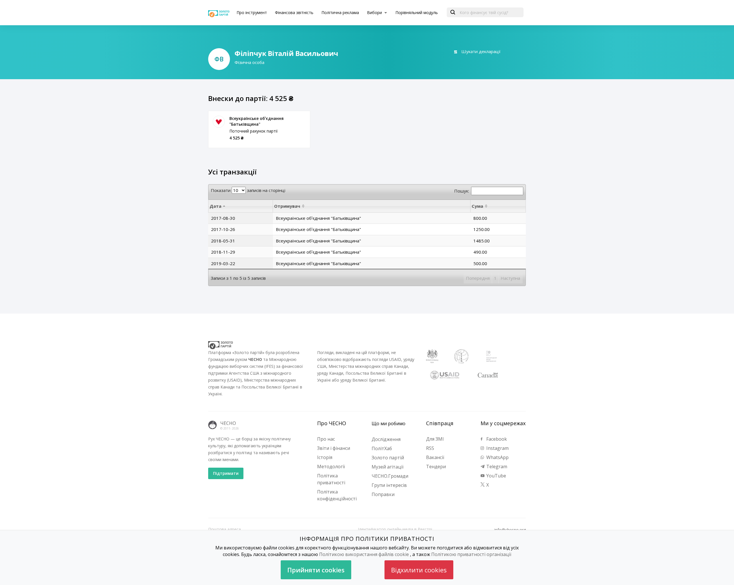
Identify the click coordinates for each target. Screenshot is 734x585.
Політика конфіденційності (337, 495)
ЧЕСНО (228, 423)
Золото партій (388, 457)
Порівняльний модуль (416, 12)
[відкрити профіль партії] (219, 121)
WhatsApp (497, 457)
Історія (324, 457)
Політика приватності (331, 479)
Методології (331, 466)
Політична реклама (340, 12)
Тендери (436, 466)
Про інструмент (252, 12)
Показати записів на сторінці (248, 190)
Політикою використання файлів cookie (364, 554)
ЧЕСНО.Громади (390, 476)
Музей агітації (387, 467)
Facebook (496, 439)
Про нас (326, 439)
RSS (430, 448)
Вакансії (435, 457)
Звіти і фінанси (333, 448)
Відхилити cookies (419, 569)
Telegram (496, 466)
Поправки (383, 494)
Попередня (478, 278)
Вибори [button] (375, 12)
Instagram (497, 448)
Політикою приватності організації (471, 554)
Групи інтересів (389, 485)
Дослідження (386, 439)
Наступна (510, 278)
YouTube (495, 476)
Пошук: (461, 191)
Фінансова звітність (294, 12)
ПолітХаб (382, 448)
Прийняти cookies (316, 569)
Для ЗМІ (435, 439)
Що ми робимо (388, 423)
